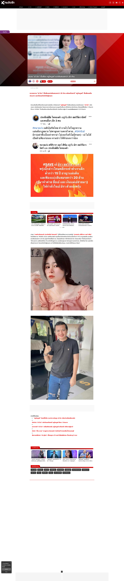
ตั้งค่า (6, 571)
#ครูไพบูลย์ (68, 470)
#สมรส (51, 473)
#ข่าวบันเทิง (60, 470)
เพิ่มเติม (3, 566)
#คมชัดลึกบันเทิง (76, 470)
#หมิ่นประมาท (85, 470)
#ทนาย (39, 473)
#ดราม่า (46, 470)
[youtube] (116, 2)
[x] (113, 2)
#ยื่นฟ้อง (45, 473)
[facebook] (110, 2)
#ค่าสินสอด (53, 470)
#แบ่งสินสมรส (66, 473)
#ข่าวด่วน (40, 470)
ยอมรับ (6, 569)
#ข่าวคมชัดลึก (58, 473)
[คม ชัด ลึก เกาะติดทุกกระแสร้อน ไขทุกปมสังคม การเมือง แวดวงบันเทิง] (62, 3)
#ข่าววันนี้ (33, 470)
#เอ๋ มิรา (33, 473)
